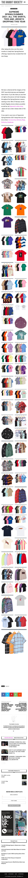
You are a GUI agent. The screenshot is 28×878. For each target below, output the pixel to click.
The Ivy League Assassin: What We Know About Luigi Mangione (13, 863)
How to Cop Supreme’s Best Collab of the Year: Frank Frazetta (17, 751)
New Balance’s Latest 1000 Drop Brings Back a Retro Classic (13, 854)
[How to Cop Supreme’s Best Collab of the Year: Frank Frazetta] (4, 751)
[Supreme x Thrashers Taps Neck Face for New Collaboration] (4, 758)
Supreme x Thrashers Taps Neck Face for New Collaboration (17, 758)
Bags (23, 120)
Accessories (12, 120)
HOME (6, 874)
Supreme (7, 686)
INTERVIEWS (21, 874)
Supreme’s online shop (16, 106)
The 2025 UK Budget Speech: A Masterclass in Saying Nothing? (13, 846)
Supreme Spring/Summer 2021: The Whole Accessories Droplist (21, 707)
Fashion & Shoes (8, 6)
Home (2, 6)
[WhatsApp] (16, 695)
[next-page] (4, 763)
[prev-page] (2, 763)
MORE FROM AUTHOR (18, 737)
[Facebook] (3, 695)
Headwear (10, 122)
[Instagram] (14, 731)
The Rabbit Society (14, 724)
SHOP (16, 874)
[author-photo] (14, 722)
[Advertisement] (14, 73)
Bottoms (4, 122)
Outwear (19, 120)
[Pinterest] (12, 695)
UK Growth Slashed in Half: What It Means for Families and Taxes (13, 850)
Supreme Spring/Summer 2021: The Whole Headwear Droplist (7, 707)
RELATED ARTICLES (9, 737)
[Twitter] (7, 695)
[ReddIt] (20, 695)
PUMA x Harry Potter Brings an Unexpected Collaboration (11, 858)
